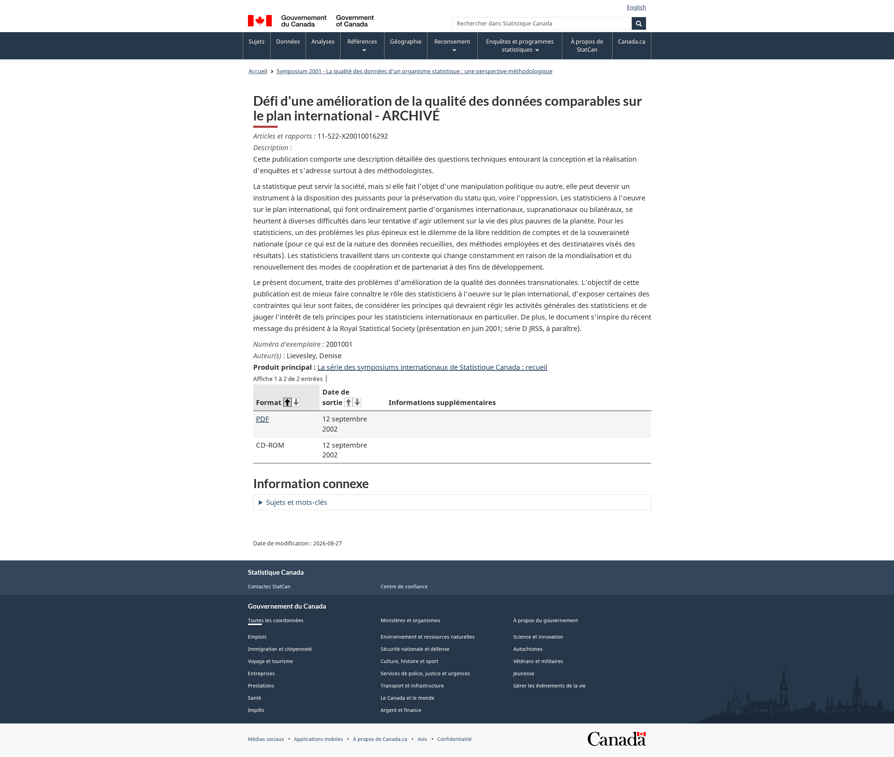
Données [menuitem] (288, 41)
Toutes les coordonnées (275, 620)
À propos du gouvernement (545, 620)
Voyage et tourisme (270, 661)
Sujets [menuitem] (257, 41)
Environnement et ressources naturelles (428, 636)
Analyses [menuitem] (323, 41)
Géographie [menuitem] (406, 41)
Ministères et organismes (410, 620)
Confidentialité (454, 739)
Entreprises (261, 673)
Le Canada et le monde (407, 697)
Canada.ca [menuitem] (631, 41)
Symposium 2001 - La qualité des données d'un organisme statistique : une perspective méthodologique (414, 71)
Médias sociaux (266, 739)
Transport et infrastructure (412, 685)
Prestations (261, 685)
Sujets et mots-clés (296, 502)
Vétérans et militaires (538, 661)
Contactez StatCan (269, 586)
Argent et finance (401, 710)
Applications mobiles (318, 739)
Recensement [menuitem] (452, 41)
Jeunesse (523, 673)
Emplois (257, 636)
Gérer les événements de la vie (549, 685)
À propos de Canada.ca (380, 739)
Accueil (258, 71)
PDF (262, 419)
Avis (422, 739)
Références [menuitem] (362, 41)
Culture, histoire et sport (409, 661)
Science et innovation (538, 636)
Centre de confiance (404, 586)
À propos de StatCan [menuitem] (587, 45)
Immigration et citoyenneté (280, 649)
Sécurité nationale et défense (415, 649)
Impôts (256, 710)
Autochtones (528, 649)
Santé (254, 697)
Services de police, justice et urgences (425, 673)
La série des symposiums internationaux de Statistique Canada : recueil (432, 367)
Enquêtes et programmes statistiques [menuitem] (520, 45)
